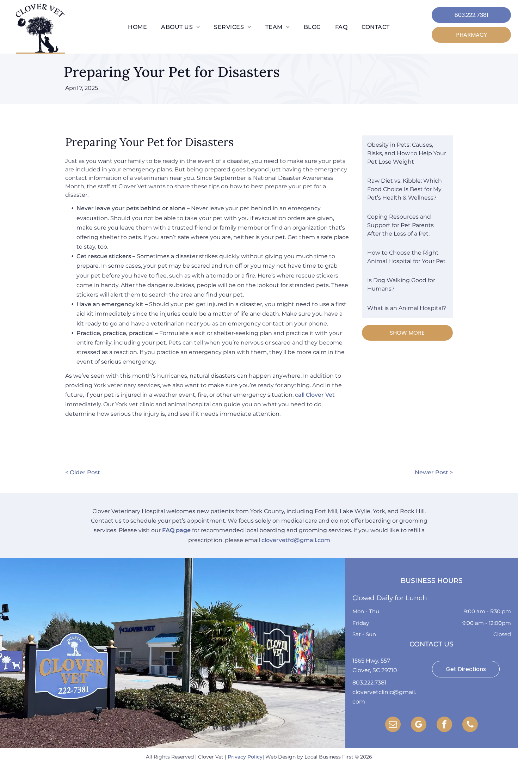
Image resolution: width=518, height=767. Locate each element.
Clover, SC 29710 (374, 670)
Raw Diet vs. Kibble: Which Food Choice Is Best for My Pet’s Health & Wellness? (404, 189)
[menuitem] (137, 27)
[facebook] (444, 725)
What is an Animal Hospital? (406, 308)
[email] (393, 725)
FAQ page (176, 530)
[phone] (470, 725)
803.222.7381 (369, 682)
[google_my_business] (418, 725)
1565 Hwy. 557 (371, 660)
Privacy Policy (245, 757)
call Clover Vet (315, 394)
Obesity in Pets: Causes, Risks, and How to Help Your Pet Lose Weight (406, 153)
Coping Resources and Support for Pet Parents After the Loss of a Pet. (400, 225)
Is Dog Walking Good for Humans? (401, 284)
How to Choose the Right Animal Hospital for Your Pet (406, 256)
